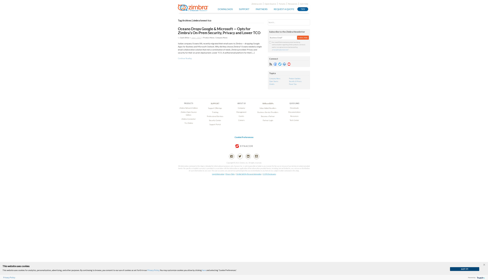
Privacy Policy (230, 174)
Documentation (294, 112)
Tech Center (294, 120)
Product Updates (295, 79)
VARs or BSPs (267, 103)
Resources (292, 4)
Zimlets (271, 84)
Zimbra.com (256, 4)
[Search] (306, 22)
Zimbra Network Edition (188, 108)
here (204, 270)
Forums (282, 4)
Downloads (225, 9)
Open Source (270, 4)
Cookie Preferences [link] (244, 137)
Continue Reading (185, 58)
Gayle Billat (184, 38)
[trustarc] (480, 277)
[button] (484, 264)
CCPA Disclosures (269, 174)
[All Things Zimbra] (193, 10)
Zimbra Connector (188, 119)
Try (303, 9)
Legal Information (218, 174)
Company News (221, 38)
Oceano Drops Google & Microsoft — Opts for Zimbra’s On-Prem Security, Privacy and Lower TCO (219, 31)
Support (244, 9)
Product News (209, 38)
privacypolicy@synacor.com (280, 50)
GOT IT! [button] (464, 269)
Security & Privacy (295, 81)
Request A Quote (284, 9)
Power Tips (293, 84)
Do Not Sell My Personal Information (248, 174)
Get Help (304, 4)
